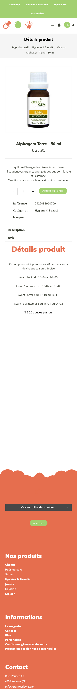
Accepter (38, 523)
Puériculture (13, 569)
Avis (11, 238)
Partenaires (38, 13)
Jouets (9, 584)
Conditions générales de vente (26, 644)
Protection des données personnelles (31, 648)
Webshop (14, 4)
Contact (10, 630)
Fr (67, 24)
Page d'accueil (20, 47)
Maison (61, 47)
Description (16, 230)
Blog (8, 635)
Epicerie (10, 589)
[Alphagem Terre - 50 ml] (38, 69)
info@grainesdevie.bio (19, 686)
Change (10, 564)
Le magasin (13, 626)
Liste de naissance (37, 4)
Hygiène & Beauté (42, 47)
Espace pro (60, 4)
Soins (9, 574)
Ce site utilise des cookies (37, 507)
